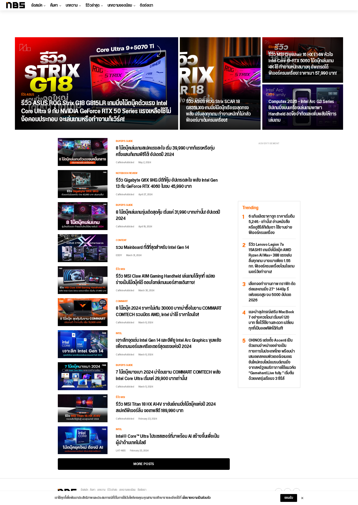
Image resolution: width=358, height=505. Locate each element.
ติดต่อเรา (146, 5)
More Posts (143, 464)
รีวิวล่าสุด (93, 5)
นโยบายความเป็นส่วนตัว (196, 498)
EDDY (119, 255)
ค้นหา (54, 5)
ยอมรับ (288, 498)
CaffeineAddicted (125, 162)
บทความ (71, 5)
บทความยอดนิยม (120, 5)
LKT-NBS (121, 450)
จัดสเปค (36, 5)
